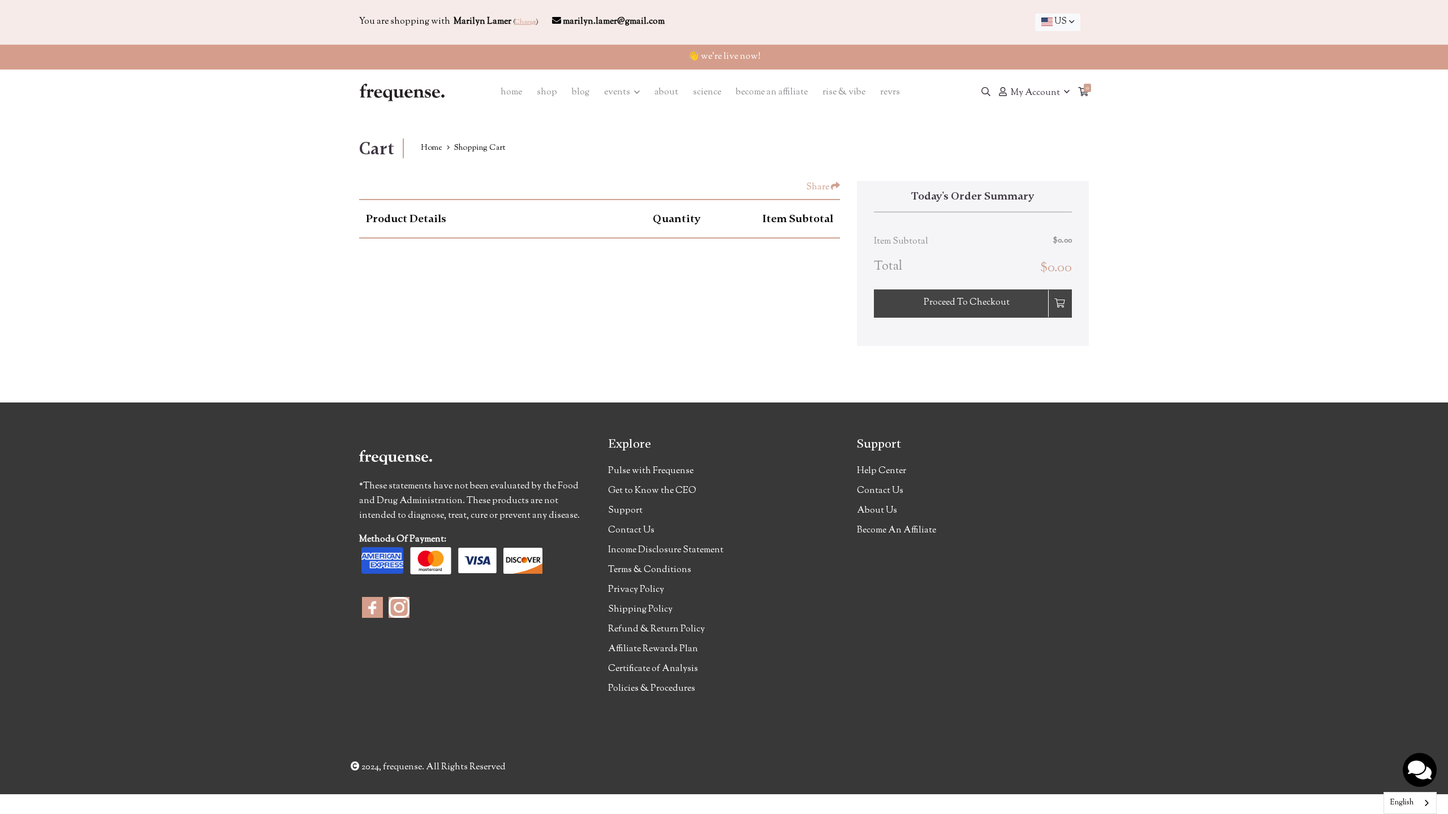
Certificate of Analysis (653, 669)
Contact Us (631, 530)
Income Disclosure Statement (665, 550)
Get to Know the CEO (652, 490)
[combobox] (1057, 22)
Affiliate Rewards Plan (653, 649)
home (511, 92)
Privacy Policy (636, 589)
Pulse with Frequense (650, 471)
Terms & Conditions (649, 570)
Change (525, 22)
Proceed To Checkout (967, 302)
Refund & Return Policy (656, 629)
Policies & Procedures (651, 688)
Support (625, 510)
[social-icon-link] (372, 607)
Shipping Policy (640, 609)
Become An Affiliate (896, 530)
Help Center (881, 471)
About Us (877, 510)
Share (818, 187)
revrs (890, 92)
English (1401, 803)
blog (580, 92)
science (707, 92)
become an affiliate (772, 92)
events (618, 92)
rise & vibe (843, 92)
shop (547, 92)
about (666, 92)
